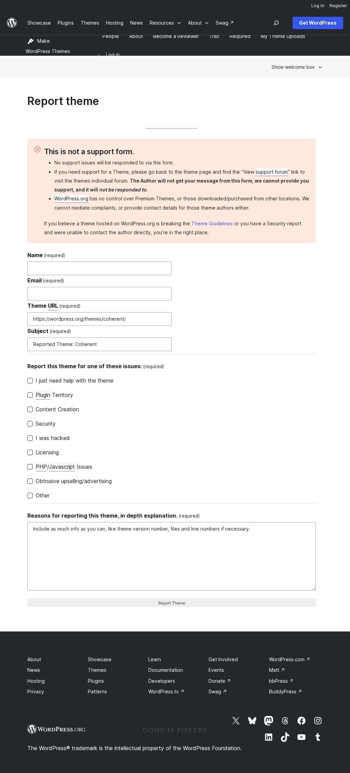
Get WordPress (318, 23)
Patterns (97, 691)
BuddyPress (285, 691)
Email (45, 280)
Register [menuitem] (338, 5)
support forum (272, 172)
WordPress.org (71, 198)
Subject (49, 331)
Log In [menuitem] (317, 5)
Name (46, 255)
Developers (161, 681)
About (34, 659)
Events (216, 670)
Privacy (35, 691)
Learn (154, 659)
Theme (53, 305)
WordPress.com (289, 659)
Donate (219, 681)
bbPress (281, 681)
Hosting (36, 681)
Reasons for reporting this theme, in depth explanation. (113, 515)
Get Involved (223, 659)
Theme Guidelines (212, 223)
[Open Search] (276, 23)
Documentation (165, 670)
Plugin (43, 394)
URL (53, 305)
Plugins (96, 681)
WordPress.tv (166, 691)
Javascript (62, 466)
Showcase (99, 659)
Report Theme (171, 602)
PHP (41, 466)
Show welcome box (293, 67)
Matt (277, 670)
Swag (217, 691)
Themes (97, 670)
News (33, 670)
